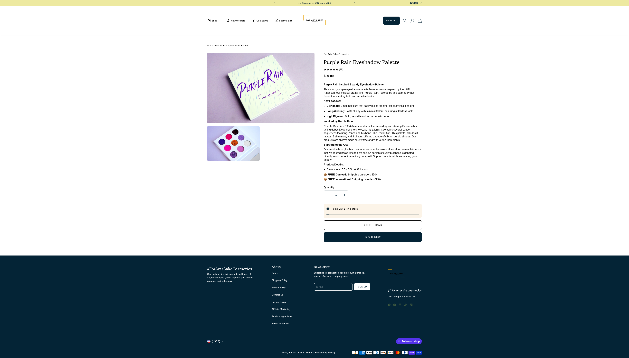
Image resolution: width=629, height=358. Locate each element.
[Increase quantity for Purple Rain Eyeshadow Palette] (344, 195)
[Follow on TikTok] (405, 305)
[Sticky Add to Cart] (614, 348)
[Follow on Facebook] (389, 305)
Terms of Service (280, 323)
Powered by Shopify (325, 352)
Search (275, 273)
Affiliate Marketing (281, 309)
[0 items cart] (420, 21)
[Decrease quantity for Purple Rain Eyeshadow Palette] (327, 195)
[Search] (405, 21)
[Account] (412, 21)
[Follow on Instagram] (400, 305)
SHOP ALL (391, 20)
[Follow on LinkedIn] (411, 305)
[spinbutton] (336, 195)
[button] (274, 3)
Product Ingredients (282, 316)
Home (210, 45)
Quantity (329, 187)
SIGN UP (362, 286)
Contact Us (277, 294)
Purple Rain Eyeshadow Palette (231, 45)
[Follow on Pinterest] (394, 305)
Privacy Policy (279, 302)
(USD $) (216, 341)
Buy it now (373, 237)
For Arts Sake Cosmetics (301, 352)
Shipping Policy (279, 280)
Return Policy (279, 287)
